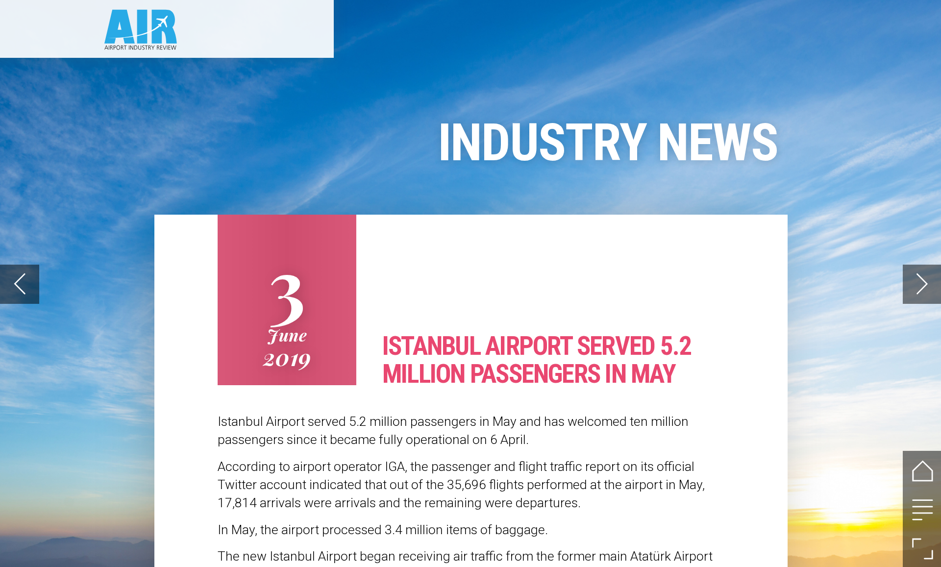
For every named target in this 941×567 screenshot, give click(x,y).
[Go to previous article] (19, 284)
